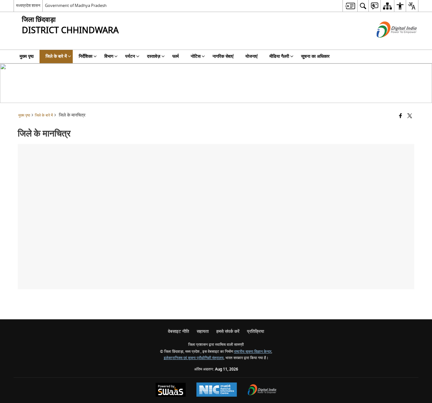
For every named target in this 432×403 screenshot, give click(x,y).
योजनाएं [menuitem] (251, 56)
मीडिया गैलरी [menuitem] (279, 56)
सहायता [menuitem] (203, 331)
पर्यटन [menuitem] (130, 56)
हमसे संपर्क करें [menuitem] (227, 331)
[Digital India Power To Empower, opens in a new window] (262, 390)
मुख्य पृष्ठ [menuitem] (27, 56)
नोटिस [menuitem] (196, 56)
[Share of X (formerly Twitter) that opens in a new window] (410, 116)
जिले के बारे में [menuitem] (56, 56)
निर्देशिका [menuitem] (85, 56)
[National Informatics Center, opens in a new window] (217, 390)
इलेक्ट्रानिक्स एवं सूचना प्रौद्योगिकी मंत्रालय (194, 358)
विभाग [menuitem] (108, 56)
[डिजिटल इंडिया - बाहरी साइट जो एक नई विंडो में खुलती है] (388, 43)
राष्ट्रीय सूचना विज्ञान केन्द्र (252, 351)
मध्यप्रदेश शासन (28, 6)
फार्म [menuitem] (175, 56)
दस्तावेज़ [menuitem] (153, 56)
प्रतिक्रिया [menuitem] (255, 331)
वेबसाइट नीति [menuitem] (178, 331)
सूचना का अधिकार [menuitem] (315, 56)
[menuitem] (350, 6)
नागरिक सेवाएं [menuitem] (223, 56)
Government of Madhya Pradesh (76, 6)
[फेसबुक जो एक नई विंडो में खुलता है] (400, 116)
